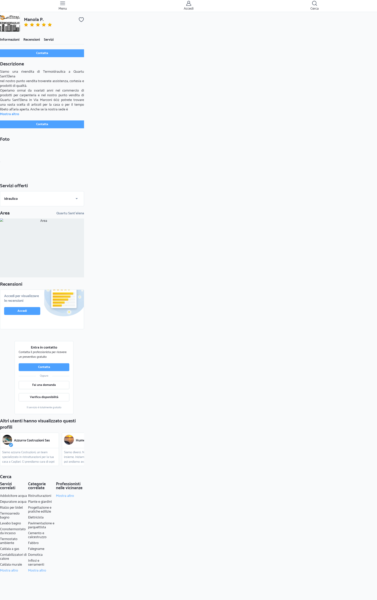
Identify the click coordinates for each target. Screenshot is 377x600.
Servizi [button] (49, 39)
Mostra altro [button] (9, 114)
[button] (10, 22)
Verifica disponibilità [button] (44, 397)
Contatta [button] (42, 53)
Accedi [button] (22, 311)
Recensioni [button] (31, 39)
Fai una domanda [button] (44, 385)
